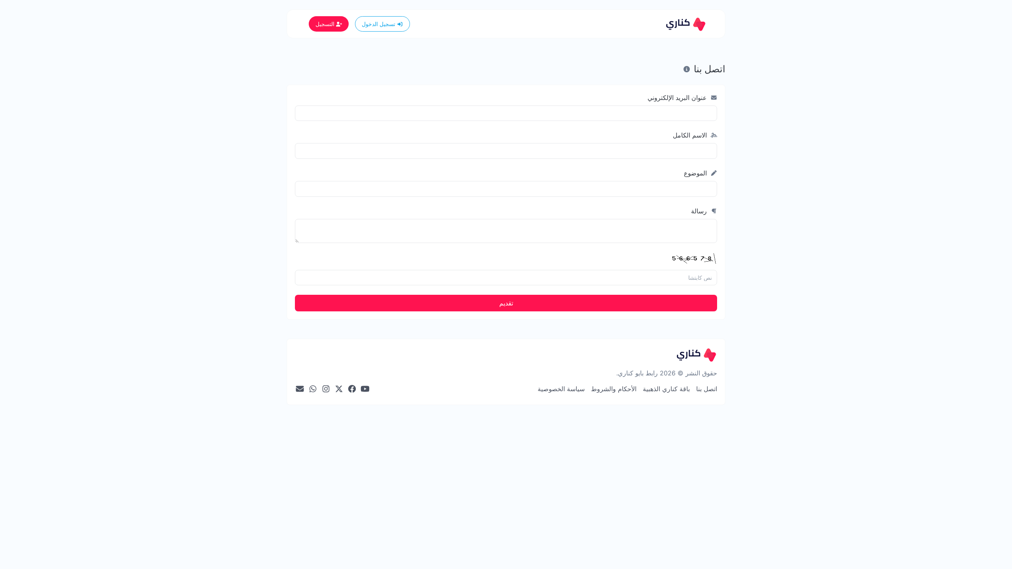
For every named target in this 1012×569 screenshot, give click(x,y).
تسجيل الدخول (379, 24)
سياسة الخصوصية (561, 389)
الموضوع (696, 173)
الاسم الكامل (691, 135)
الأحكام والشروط (613, 389)
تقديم (506, 303)
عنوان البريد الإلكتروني (678, 98)
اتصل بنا (706, 389)
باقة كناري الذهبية (666, 389)
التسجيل (325, 24)
